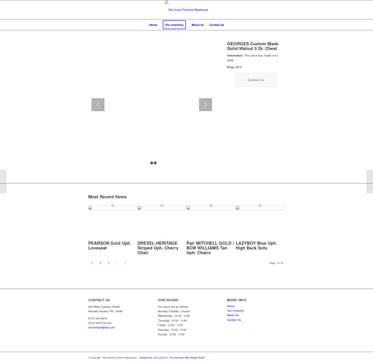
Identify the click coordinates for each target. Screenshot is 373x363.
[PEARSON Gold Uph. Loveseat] (113, 209)
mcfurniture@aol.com (101, 327)
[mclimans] (186, 9)
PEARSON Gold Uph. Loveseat (109, 245)
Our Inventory (235, 310)
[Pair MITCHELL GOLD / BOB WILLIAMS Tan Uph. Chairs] (211, 209)
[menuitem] (153, 24)
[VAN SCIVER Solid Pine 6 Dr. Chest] (369, 181)
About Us (233, 315)
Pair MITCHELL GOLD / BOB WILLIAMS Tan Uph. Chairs (210, 248)
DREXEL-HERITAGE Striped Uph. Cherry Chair (158, 248)
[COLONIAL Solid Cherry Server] (3, 181)
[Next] (205, 104)
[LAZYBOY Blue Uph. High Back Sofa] (260, 209)
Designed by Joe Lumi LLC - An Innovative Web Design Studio (172, 357)
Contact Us (234, 320)
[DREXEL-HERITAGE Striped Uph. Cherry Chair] (162, 209)
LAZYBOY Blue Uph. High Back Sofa (256, 245)
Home (230, 306)
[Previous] (98, 104)
